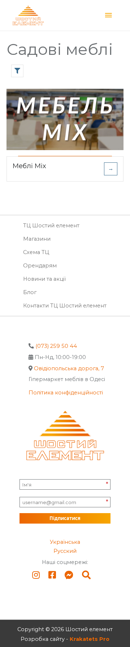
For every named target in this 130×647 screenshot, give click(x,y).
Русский (65, 551)
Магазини (37, 239)
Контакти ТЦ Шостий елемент (65, 305)
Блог (29, 292)
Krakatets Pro (89, 639)
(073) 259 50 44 (56, 346)
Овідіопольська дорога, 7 (69, 368)
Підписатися (65, 518)
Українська (65, 542)
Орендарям (40, 265)
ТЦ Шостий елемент (51, 225)
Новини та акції (44, 279)
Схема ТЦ (36, 252)
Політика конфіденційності (66, 392)
